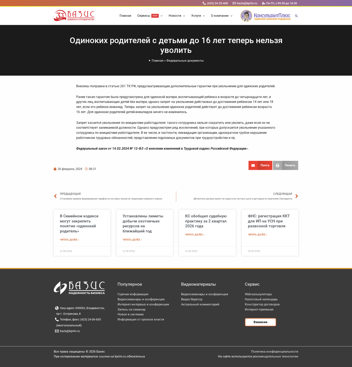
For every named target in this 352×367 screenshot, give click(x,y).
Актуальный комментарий (200, 304)
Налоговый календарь (261, 299)
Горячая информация (133, 294)
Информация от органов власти (141, 319)
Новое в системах (131, 314)
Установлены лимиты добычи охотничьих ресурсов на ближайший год (143, 223)
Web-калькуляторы (258, 294)
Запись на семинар (131, 309)
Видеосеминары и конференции (141, 299)
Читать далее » (69, 239)
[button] (161, 16)
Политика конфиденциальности (274, 351)
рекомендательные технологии (275, 356)
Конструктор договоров (262, 304)
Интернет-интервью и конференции (143, 304)
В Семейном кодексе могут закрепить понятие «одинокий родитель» (79, 223)
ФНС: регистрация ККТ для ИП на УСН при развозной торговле (269, 221)
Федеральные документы (185, 60)
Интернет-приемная (259, 309)
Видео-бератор (191, 299)
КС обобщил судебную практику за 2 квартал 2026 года (206, 221)
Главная (157, 60)
